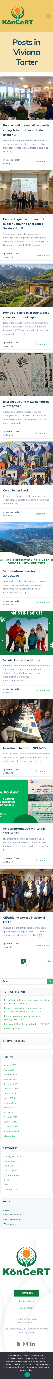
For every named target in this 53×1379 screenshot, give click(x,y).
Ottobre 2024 (10, 1136)
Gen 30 (9, 515)
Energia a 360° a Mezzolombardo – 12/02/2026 (27, 1024)
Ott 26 (9, 947)
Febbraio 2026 (10, 1074)
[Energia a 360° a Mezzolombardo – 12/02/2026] (26, 374)
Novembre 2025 (11, 1088)
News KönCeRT (11, 1170)
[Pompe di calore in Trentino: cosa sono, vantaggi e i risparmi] (26, 285)
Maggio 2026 (10, 1065)
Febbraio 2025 (10, 1117)
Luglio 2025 (9, 1098)
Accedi (6, 1210)
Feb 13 (9, 435)
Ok (27, 1374)
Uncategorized (11, 1189)
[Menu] (48, 16)
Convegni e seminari (13, 1156)
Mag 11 (9, 163)
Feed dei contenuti (12, 1214)
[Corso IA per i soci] (26, 463)
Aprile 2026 (9, 1070)
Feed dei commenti (12, 1219)
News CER (9, 1165)
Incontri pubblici (11, 1161)
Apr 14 (9, 346)
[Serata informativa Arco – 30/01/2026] (26, 543)
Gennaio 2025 (10, 1121)
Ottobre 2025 (10, 1093)
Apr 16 (9, 257)
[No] (49, 1365)
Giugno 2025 (10, 1103)
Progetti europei (11, 1175)
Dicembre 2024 (11, 1126)
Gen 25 (9, 604)
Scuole (7, 1180)
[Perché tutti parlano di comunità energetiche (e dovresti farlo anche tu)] (26, 98)
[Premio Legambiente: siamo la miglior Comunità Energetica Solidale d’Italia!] (26, 191)
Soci (6, 1184)
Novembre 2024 (11, 1131)
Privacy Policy (26, 1301)
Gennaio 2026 (10, 1079)
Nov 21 (9, 773)
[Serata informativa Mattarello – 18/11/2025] (26, 801)
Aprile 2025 (9, 1107)
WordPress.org (10, 1224)
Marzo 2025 (9, 1112)
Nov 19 (9, 862)
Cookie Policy (26, 1307)
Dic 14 (9, 692)
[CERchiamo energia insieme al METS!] (26, 890)
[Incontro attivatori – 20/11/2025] (26, 720)
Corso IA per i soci (13, 1028)
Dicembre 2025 (11, 1084)
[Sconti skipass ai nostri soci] (26, 632)
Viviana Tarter (13, 159)
